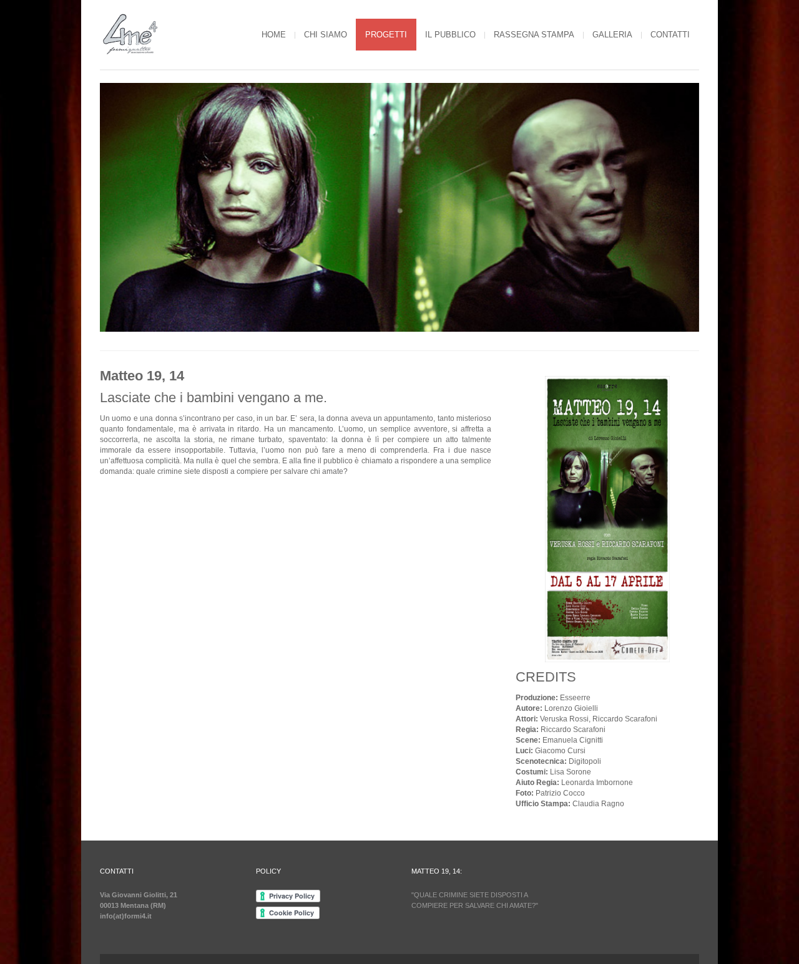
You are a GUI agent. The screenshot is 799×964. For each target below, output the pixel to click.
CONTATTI (670, 34)
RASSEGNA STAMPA (534, 34)
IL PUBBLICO (450, 34)
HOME (274, 34)
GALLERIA (612, 34)
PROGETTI (386, 34)
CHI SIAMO (325, 34)
